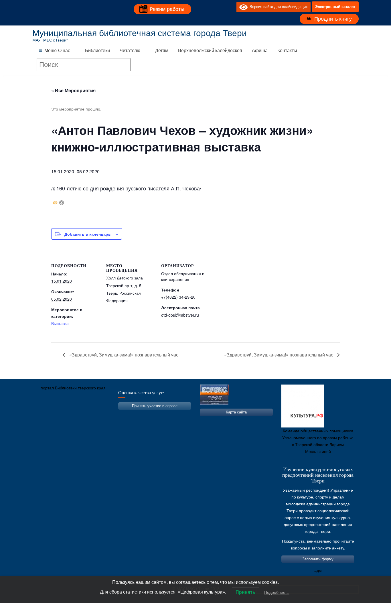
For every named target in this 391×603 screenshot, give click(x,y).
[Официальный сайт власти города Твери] (148, 415)
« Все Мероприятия (73, 90)
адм (318, 570)
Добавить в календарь (87, 234)
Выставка (60, 323)
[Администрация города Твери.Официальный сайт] (45, 415)
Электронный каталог (335, 7)
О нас (64, 50)
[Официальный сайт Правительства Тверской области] (114, 415)
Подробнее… (276, 592)
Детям (161, 50)
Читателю (130, 50)
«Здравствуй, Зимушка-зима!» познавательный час (123, 354)
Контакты (287, 50)
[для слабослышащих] (230, 6)
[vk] (220, 6)
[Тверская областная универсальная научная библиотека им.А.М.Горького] (79, 415)
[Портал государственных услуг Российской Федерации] (62, 415)
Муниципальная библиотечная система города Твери (139, 33)
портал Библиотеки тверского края (73, 388)
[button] (50, 50)
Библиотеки (97, 50)
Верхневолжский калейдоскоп (210, 50)
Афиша (260, 50)
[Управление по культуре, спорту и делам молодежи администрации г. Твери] (131, 415)
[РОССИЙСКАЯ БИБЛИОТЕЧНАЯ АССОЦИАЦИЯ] (96, 415)
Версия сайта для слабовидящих (278, 7)
